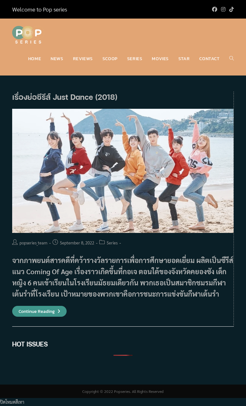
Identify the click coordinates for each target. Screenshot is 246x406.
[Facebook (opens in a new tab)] (214, 9)
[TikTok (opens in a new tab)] (230, 9)
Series (112, 242)
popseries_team (33, 242)
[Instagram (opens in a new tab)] (223, 9)
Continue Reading (39, 311)
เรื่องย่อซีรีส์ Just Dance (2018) (65, 97)
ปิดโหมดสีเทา (12, 402)
